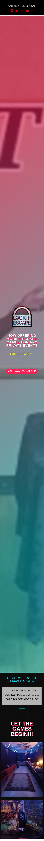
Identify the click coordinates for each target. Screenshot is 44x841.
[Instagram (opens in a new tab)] (22, 11)
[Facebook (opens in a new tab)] (17, 11)
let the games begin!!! (22, 728)
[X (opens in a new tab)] (12, 11)
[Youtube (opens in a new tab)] (27, 11)
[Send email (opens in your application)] (32, 11)
